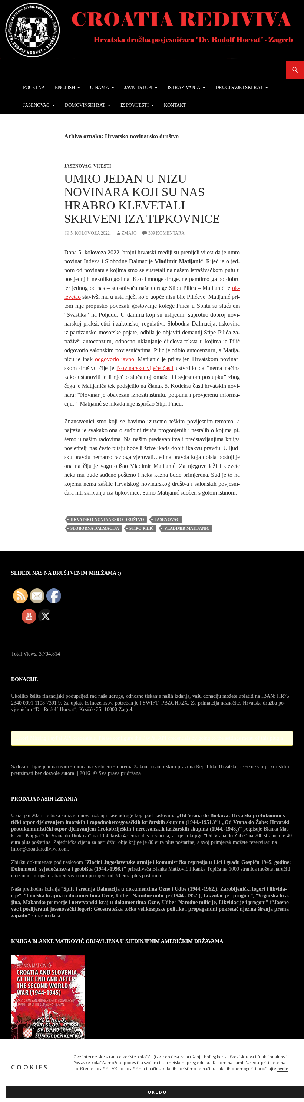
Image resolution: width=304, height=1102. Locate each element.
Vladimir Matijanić (186, 528)
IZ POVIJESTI (134, 105)
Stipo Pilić (141, 528)
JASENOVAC (36, 105)
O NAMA (99, 87)
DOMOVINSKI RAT (85, 105)
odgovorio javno (114, 359)
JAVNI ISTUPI (138, 87)
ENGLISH (65, 87)
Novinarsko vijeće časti (145, 368)
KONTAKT (175, 105)
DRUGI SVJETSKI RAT (239, 87)
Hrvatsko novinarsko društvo (107, 519)
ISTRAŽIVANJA (184, 87)
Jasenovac (77, 166)
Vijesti (102, 166)
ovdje (282, 1068)
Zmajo (129, 233)
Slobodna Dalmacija (94, 528)
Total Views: (25, 654)
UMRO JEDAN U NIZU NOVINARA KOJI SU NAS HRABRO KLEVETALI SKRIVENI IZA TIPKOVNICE (142, 198)
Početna (34, 87)
